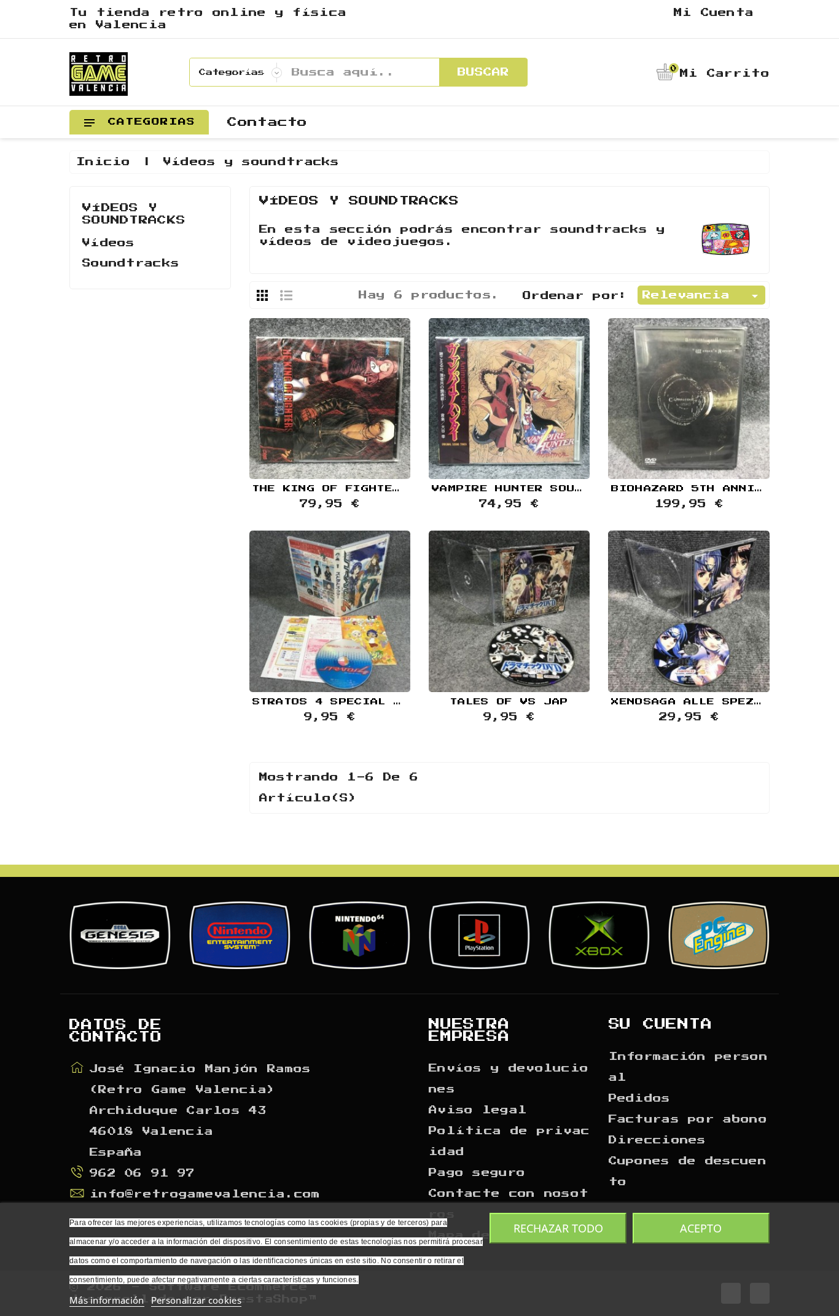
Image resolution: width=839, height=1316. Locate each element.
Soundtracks (130, 263)
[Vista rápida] (330, 393)
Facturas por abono (688, 1119)
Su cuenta (660, 1024)
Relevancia (702, 296)
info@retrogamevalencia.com (205, 1194)
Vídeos (108, 243)
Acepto (701, 1228)
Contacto (267, 122)
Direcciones (657, 1140)
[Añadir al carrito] (298, 393)
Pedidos (640, 1098)
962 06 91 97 (142, 1173)
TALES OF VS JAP (509, 702)
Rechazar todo (558, 1228)
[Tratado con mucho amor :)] (360, 393)
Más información (106, 1300)
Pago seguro (477, 1173)
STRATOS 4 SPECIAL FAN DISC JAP (371, 702)
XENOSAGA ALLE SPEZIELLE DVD (717, 702)
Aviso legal (478, 1110)
